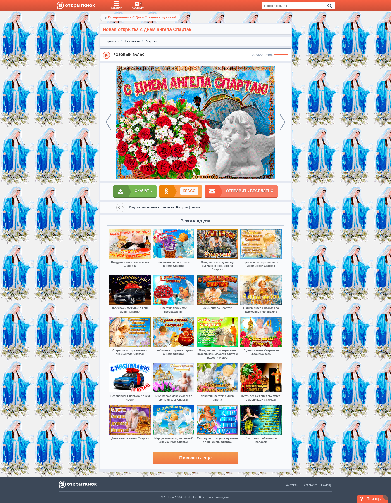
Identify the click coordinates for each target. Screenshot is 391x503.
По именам (132, 41)
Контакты (291, 485)
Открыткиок (111, 41)
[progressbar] (281, 55)
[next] (282, 122)
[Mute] (271, 55)
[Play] (106, 55)
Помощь (326, 485)
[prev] (108, 122)
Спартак (151, 41)
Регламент (309, 485)
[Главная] (75, 5)
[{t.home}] (78, 484)
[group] (195, 55)
